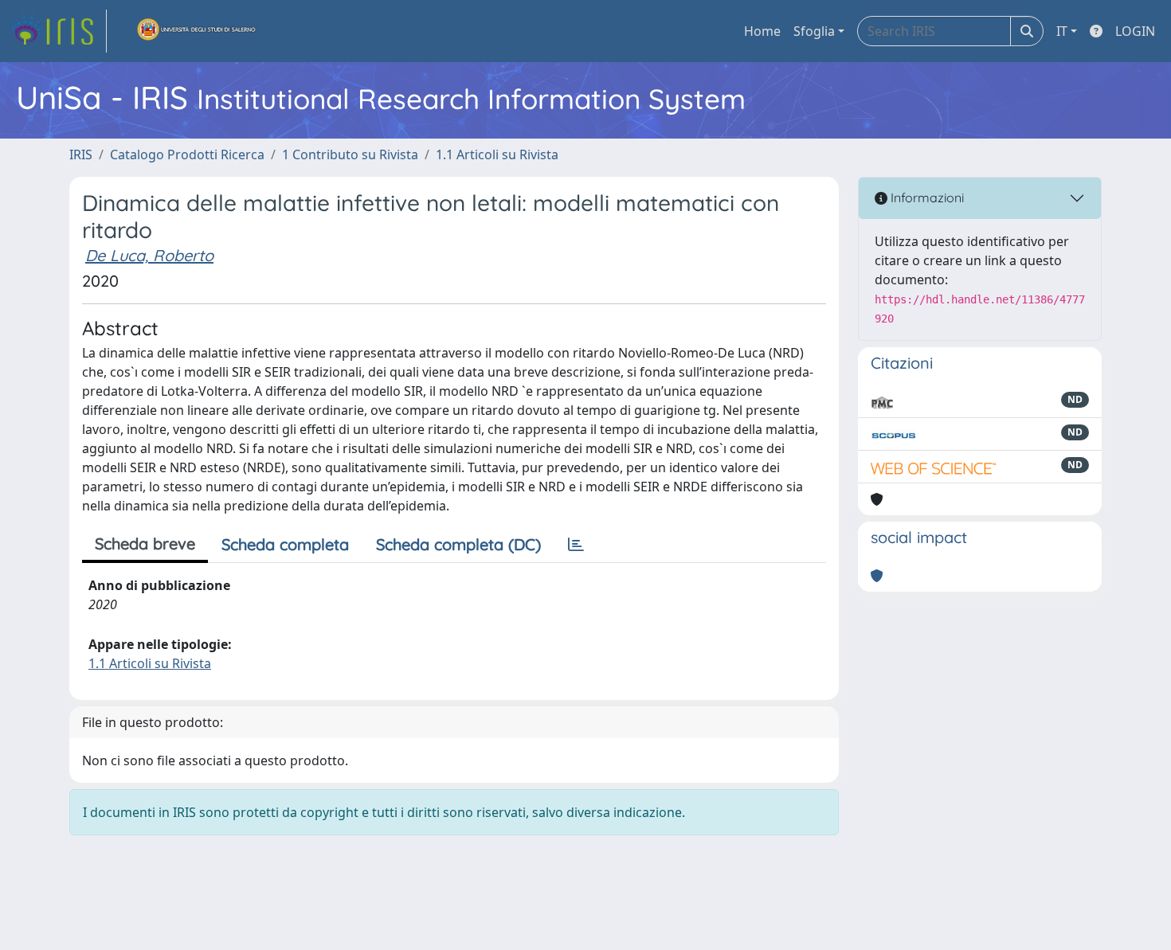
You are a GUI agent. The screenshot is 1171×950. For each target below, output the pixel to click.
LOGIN (1135, 31)
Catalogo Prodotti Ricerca (187, 154)
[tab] (575, 544)
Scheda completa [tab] (285, 544)
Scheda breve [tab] (145, 543)
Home (762, 31)
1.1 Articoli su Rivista (497, 154)
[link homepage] (58, 31)
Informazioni (925, 197)
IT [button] (1061, 31)
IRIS (80, 154)
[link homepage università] (196, 31)
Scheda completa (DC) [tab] (458, 544)
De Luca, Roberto (149, 255)
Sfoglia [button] (814, 31)
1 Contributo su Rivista (350, 154)
